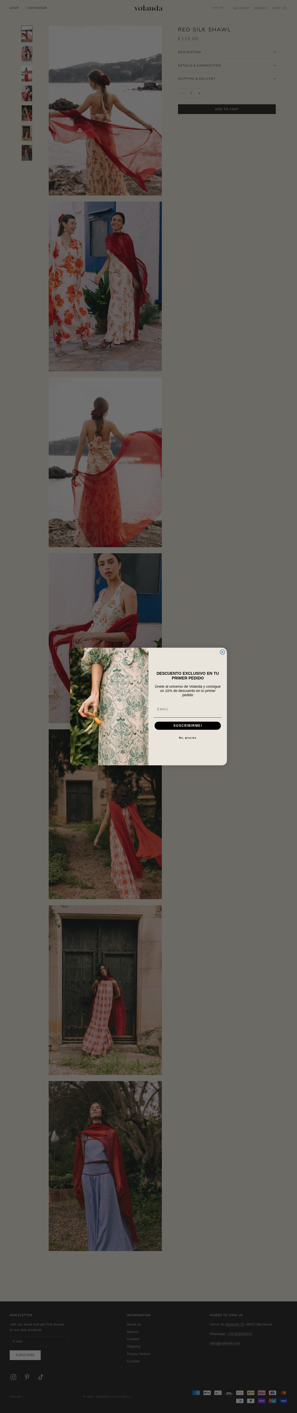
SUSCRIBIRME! (187, 725)
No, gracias (188, 737)
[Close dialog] (222, 652)
